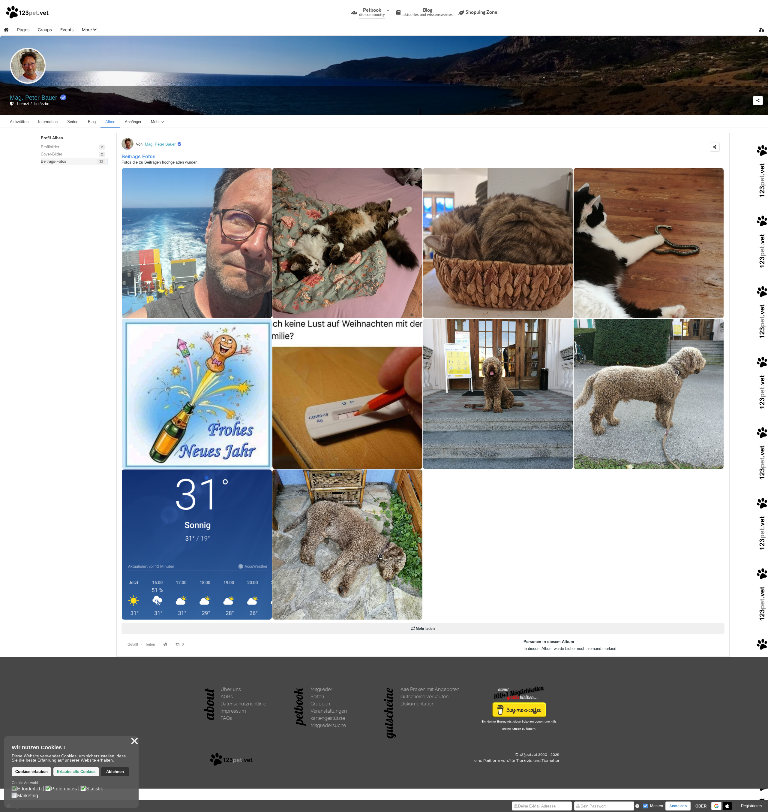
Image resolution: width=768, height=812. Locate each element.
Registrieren (751, 806)
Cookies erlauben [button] (31, 772)
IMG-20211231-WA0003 (145, 455)
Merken (656, 806)
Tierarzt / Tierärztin (31, 103)
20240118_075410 (441, 304)
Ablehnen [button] (115, 772)
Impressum (233, 711)
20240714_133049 (140, 304)
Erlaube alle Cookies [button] (76, 772)
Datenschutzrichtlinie (243, 704)
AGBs (226, 696)
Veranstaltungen (328, 711)
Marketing (27, 796)
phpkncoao (285, 455)
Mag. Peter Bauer (33, 97)
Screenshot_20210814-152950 (151, 606)
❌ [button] (134, 741)
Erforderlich (29, 789)
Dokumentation (417, 704)
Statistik (94, 789)
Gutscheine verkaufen (424, 696)
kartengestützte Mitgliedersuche (328, 721)
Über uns (230, 689)
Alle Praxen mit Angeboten (429, 689)
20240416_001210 (291, 304)
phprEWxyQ (437, 455)
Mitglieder (321, 689)
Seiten (317, 696)
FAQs (226, 718)
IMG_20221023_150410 (597, 304)
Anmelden (678, 806)
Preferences (64, 789)
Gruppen (320, 704)
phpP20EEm (588, 455)
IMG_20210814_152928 (295, 606)
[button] (89, 29)
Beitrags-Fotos (138, 156)
